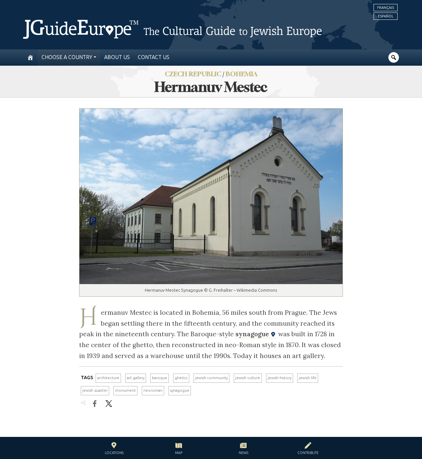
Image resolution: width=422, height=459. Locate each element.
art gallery (135, 378)
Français (385, 7)
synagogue (253, 334)
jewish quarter (94, 390)
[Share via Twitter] (109, 403)
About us (117, 57)
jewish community (211, 378)
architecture (108, 378)
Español (386, 16)
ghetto (181, 378)
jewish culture (247, 378)
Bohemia (241, 74)
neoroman (153, 390)
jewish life (307, 378)
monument (125, 390)
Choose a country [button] (67, 57)
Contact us (153, 57)
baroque (159, 378)
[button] (114, 449)
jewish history (279, 378)
